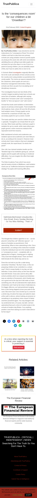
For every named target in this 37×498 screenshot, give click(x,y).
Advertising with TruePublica (20, 461)
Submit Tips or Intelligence (20, 479)
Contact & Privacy (20, 465)
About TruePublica (20, 456)
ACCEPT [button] (28, 495)
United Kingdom (25, 27)
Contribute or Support (20, 470)
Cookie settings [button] (17, 495)
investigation (17, 72)
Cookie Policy (20, 474)
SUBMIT (18, 230)
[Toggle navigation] (31, 4)
